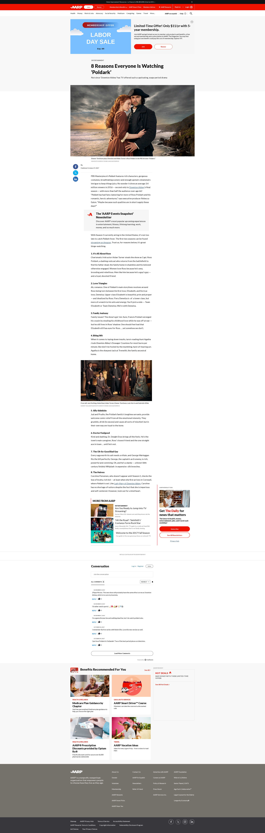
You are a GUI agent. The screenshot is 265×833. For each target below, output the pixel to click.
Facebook (75, 166)
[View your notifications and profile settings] (152, 576)
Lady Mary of (127, 483)
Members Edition (149, 7)
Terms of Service (103, 816)
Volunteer (115, 778)
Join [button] (88, 7)
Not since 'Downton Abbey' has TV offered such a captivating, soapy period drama (129, 77)
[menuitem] (72, 14)
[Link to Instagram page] (185, 816)
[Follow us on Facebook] (171, 816)
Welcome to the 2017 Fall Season (133, 532)
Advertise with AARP (160, 767)
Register (178, 7)
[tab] (97, 577)
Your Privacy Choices (89, 824)
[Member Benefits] (75, 665)
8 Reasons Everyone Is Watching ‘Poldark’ (127, 69)
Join (143, 47)
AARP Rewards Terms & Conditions (83, 820)
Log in (134, 561)
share (141, 594)
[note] (132, 159)
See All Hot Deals (161, 679)
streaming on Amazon (101, 242)
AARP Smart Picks (135, 7)
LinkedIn (75, 179)
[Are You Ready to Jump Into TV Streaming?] (102, 511)
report (148, 594)
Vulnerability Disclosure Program (131, 820)
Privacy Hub (174, 541)
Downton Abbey (137, 187)
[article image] (183, 13)
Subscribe (174, 529)
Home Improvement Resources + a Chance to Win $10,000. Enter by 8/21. (130, 2)
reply (94, 594)
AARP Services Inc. (160, 790)
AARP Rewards (117, 790)
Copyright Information (107, 820)
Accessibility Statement (121, 816)
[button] (191, 13)
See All (147, 665)
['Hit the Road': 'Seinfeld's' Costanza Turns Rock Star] (102, 524)
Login (187, 7)
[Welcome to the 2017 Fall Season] (102, 536)
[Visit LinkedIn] (192, 816)
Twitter (75, 172)
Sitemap (73, 816)
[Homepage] (76, 7)
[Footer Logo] (87, 766)
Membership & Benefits (118, 7)
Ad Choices (74, 824)
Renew (163, 47)
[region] (122, 608)
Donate (114, 772)
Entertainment (97, 60)
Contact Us (136, 767)
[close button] (192, 21)
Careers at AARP (159, 772)
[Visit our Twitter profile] (178, 816)
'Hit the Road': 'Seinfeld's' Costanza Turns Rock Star (128, 521)
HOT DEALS (161, 668)
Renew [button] (99, 7)
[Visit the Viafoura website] (148, 655)
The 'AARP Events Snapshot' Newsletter (115, 215)
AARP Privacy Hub (87, 816)
